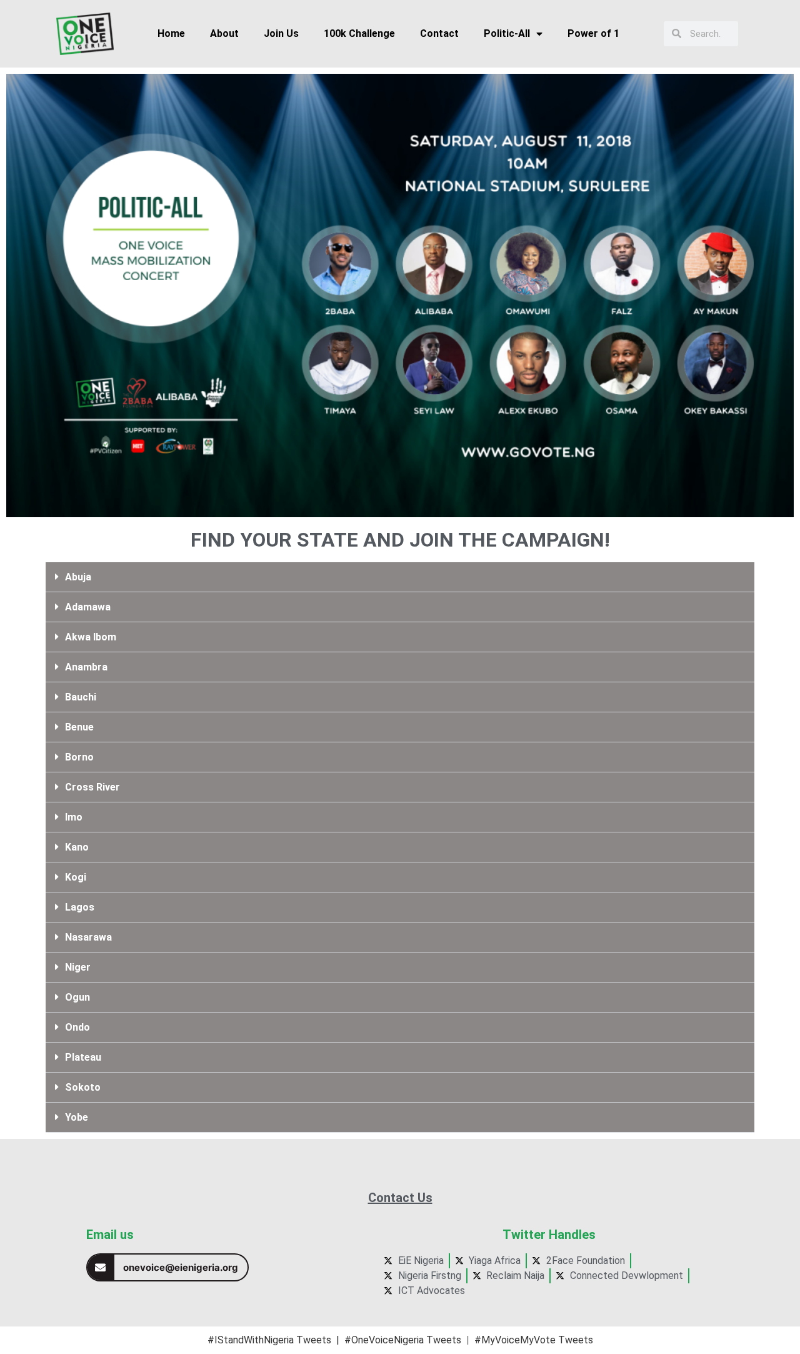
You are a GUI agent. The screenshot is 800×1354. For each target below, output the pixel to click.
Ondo (77, 1027)
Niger (78, 967)
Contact (439, 33)
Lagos (79, 907)
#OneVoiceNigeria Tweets (402, 1340)
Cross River (92, 787)
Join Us (281, 33)
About (224, 33)
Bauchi (80, 697)
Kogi (75, 877)
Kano (77, 847)
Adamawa (88, 607)
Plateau (83, 1057)
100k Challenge (359, 33)
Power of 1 (593, 33)
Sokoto (83, 1087)
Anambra (86, 667)
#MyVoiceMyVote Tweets (533, 1340)
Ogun (77, 997)
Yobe (76, 1117)
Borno (79, 757)
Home (171, 33)
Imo (73, 817)
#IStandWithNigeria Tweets (269, 1340)
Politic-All (507, 33)
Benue (79, 727)
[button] (400, 577)
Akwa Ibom (90, 637)
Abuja (78, 577)
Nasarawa (88, 937)
